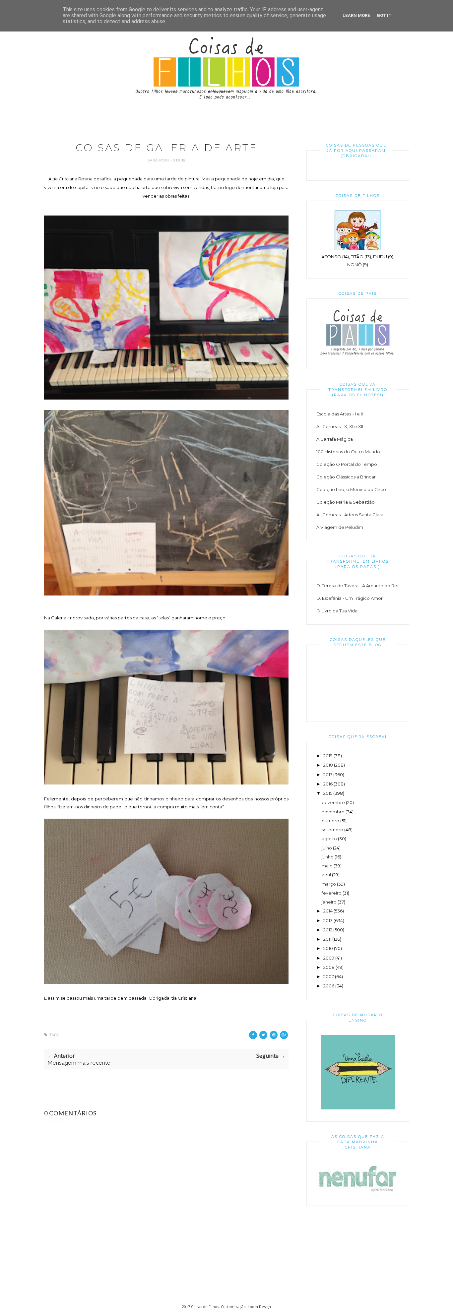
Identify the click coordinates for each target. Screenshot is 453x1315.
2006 (328, 985)
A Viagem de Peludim (339, 527)
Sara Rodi (159, 160)
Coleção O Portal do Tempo (346, 464)
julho (327, 847)
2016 (328, 783)
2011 (327, 939)
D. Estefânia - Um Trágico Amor (349, 598)
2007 (328, 976)
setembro (332, 829)
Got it (384, 15)
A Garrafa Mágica (334, 439)
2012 (327, 929)
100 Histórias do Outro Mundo (348, 451)
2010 (328, 948)
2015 (327, 793)
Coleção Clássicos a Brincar (346, 476)
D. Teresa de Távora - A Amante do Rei (357, 585)
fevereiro (332, 893)
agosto (329, 838)
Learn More (356, 15)
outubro (330, 820)
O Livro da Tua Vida (336, 610)
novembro (333, 811)
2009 (328, 958)
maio (327, 865)
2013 (328, 920)
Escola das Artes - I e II (339, 413)
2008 (329, 967)
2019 (328, 755)
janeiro (329, 902)
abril (326, 874)
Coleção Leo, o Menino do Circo (351, 489)
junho (328, 856)
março (329, 884)
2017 (327, 774)
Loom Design (259, 1306)
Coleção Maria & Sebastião (345, 502)
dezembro (333, 802)
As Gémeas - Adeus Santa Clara (349, 514)
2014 (328, 910)
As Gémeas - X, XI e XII (339, 426)
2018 (328, 765)
